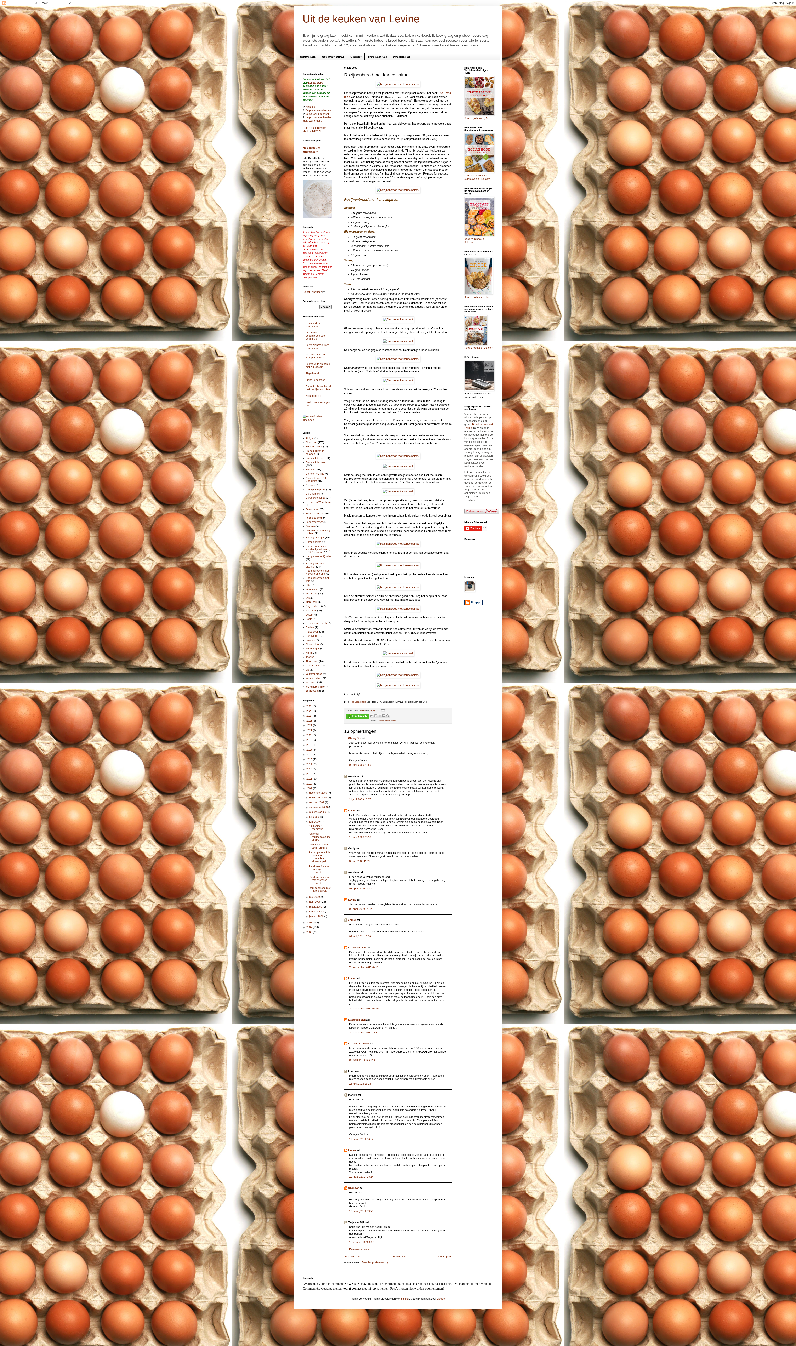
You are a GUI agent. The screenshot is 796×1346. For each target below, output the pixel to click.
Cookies (310, 485)
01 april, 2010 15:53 (360, 888)
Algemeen (311, 442)
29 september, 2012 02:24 (364, 1008)
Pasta (309, 619)
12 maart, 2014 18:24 (361, 1176)
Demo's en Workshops (318, 502)
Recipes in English (316, 623)
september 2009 (318, 807)
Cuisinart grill (313, 493)
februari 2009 (317, 911)
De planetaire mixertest (318, 110)
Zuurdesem (312, 690)
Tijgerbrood (312, 373)
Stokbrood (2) (313, 395)
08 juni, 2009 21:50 (360, 765)
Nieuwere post (353, 1256)
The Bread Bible (358, 702)
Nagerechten (313, 606)
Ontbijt (309, 614)
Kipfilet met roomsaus (316, 827)
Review (310, 627)
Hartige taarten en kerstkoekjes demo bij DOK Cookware (318, 549)
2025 (309, 710)
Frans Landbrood (315, 379)
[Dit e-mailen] (372, 716)
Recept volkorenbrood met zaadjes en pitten (318, 388)
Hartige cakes (313, 542)
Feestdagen (401, 56)
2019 (309, 739)
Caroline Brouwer (358, 1043)
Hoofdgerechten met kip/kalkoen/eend (317, 572)
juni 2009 (314, 821)
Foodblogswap (314, 517)
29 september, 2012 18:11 (364, 1032)
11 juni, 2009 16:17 (360, 799)
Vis (307, 669)
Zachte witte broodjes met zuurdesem (318, 365)
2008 (309, 922)
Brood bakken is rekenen (315, 452)
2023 (309, 720)
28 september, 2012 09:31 (364, 967)
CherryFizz (354, 738)
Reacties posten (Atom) (375, 1262)
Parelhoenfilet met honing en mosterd (319, 869)
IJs (307, 585)
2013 (309, 769)
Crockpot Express (316, 489)
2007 (309, 927)
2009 (309, 788)
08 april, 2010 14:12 (360, 909)
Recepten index (333, 56)
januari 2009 (316, 916)
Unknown (353, 1188)
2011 (309, 778)
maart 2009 (316, 906)
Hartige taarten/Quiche (318, 556)
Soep (309, 652)
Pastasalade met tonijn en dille (318, 846)
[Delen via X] (380, 716)
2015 (309, 759)
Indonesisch (312, 589)
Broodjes (311, 469)
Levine (352, 810)
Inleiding (310, 106)
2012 (309, 773)
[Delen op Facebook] (384, 716)
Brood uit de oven (387, 720)
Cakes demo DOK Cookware (316, 480)
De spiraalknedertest (317, 114)
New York (311, 610)
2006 (309, 932)
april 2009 (315, 901)
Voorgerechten (314, 678)
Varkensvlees (313, 665)
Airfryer (310, 438)
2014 (309, 764)
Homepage (399, 1256)
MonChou (311, 602)
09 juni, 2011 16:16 (360, 936)
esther (352, 920)
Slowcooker (312, 644)
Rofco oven (312, 631)
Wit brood (311, 682)
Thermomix (312, 661)
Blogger (441, 1298)
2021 (309, 730)
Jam (308, 598)
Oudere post (444, 1256)
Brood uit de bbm (315, 458)
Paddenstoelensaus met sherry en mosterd (320, 880)
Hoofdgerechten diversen (315, 565)
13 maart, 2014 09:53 (361, 1211)
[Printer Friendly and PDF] (357, 717)
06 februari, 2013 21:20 (362, 1060)
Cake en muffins (315, 473)
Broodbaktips (377, 56)
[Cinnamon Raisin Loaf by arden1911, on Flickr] (398, 319)
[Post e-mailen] (382, 710)
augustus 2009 (318, 812)
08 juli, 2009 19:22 (359, 861)
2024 (309, 715)
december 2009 (318, 792)
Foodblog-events (315, 513)
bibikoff (405, 1298)
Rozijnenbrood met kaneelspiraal (319, 889)
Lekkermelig (315, 82)
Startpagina (307, 56)
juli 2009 (314, 817)
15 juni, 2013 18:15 (360, 1083)
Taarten (310, 657)
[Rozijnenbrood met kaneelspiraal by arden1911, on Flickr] (398, 84)
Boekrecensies (314, 446)
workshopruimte (315, 686)
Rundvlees (312, 635)
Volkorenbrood (314, 674)
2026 (309, 706)
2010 (309, 783)
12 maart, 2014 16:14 (361, 1139)
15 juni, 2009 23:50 (360, 837)
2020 (309, 735)
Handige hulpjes (315, 537)
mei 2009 (314, 897)
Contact (356, 56)
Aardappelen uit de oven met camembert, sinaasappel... (319, 857)
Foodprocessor (314, 522)
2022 (309, 725)
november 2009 (318, 797)
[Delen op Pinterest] (388, 716)
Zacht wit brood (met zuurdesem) (317, 346)
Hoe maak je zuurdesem (313, 325)
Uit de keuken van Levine (361, 19)
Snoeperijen (313, 648)
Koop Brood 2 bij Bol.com (478, 347)
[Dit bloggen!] (376, 716)
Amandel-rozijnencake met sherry (320, 836)
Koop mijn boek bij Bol (477, 118)
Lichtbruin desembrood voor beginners (316, 335)
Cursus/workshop (315, 497)
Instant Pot (312, 593)
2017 (309, 749)
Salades (310, 640)
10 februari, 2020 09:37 (362, 1242)
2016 (309, 754)
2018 (309, 744)
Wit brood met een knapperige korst (316, 356)
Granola (310, 526)
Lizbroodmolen (357, 947)
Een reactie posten (359, 1249)
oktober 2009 (317, 802)
